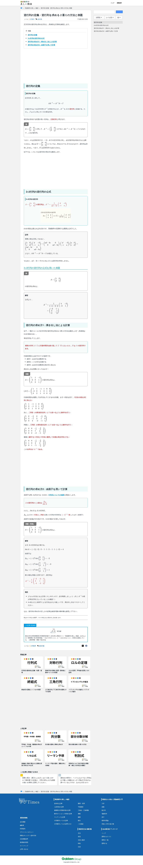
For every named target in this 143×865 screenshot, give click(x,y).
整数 (79, 814)
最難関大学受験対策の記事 (62, 810)
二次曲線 (80, 824)
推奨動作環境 (24, 842)
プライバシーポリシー (27, 832)
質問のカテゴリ (106, 836)
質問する (104, 843)
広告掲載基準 (24, 839)
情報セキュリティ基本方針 (28, 835)
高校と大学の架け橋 (108, 824)
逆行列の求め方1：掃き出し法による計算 (42, 41)
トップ (112, 3)
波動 (103, 807)
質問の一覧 (105, 840)
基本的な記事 (58, 803)
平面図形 (80, 807)
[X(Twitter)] (82, 645)
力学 (103, 803)
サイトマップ (24, 846)
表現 (79, 836)
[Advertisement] (56, 65)
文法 (79, 833)
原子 (103, 817)
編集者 (22, 825)
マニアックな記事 (59, 817)
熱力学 (104, 810)
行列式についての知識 (56, 495)
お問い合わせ (24, 849)
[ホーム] (21, 8)
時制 (79, 843)
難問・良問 (81, 803)
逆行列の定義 (32, 35)
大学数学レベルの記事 (61, 820)
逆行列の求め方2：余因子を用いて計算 (41, 45)
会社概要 (22, 822)
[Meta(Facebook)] (86, 645)
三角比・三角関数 (83, 810)
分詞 (79, 847)
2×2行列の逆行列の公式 (36, 38)
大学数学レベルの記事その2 (62, 824)
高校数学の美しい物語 (31, 8)
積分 (79, 820)
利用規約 (22, 829)
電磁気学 (104, 814)
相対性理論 (105, 820)
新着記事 (119, 3)
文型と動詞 (81, 840)
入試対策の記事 (59, 807)
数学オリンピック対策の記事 (63, 814)
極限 (79, 817)
